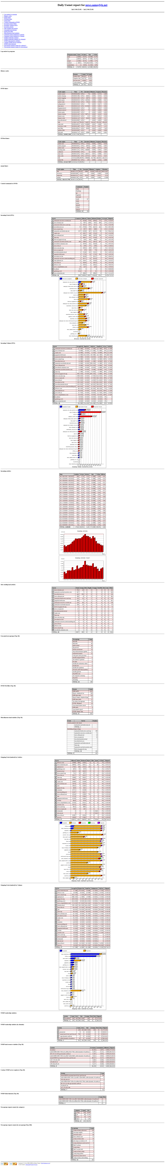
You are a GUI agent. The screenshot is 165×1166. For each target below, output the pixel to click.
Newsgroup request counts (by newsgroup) (16, 47)
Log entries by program (10, 14)
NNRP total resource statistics (12, 41)
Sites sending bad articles (11, 28)
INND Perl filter (8, 31)
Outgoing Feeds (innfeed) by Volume (14, 36)
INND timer (7, 17)
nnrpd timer (7, 20)
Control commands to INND (12, 22)
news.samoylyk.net (96, 5)
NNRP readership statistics (11, 37)
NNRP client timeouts (10, 44)
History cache (8, 16)
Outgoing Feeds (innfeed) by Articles (14, 34)
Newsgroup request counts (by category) (15, 45)
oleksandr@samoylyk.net (31, 1164)
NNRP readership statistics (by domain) (15, 39)
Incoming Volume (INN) (11, 25)
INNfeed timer (8, 19)
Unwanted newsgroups (10, 30)
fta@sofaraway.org (45, 1163)
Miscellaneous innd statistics (11, 33)
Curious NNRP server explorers (12, 42)
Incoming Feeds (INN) (10, 23)
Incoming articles (8, 27)
